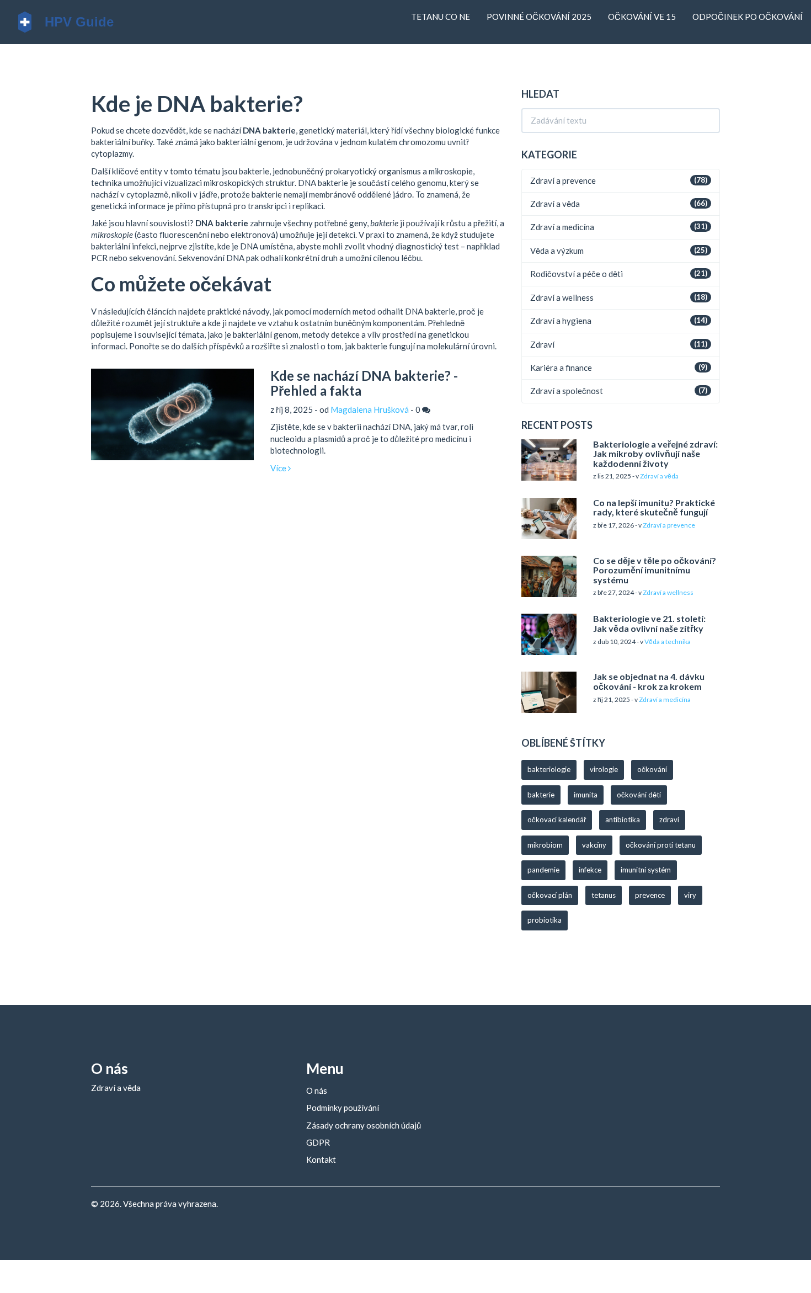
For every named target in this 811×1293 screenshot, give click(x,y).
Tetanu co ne (440, 17)
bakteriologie (548, 769)
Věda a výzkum (557, 251)
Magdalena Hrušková (369, 409)
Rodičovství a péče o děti (576, 274)
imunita (585, 794)
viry (690, 895)
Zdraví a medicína (562, 227)
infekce (590, 869)
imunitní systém (646, 869)
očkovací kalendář (556, 819)
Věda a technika (667, 641)
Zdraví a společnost (566, 391)
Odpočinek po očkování (747, 17)
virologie (604, 769)
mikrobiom (545, 844)
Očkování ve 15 (642, 17)
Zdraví (542, 344)
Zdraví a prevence (563, 180)
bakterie (540, 794)
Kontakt (321, 1159)
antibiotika (622, 819)
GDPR (318, 1142)
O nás (316, 1090)
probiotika (544, 920)
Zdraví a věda (555, 204)
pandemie (543, 869)
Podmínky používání (342, 1108)
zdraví (669, 819)
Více (279, 468)
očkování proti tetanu (661, 844)
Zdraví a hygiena (560, 321)
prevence (650, 895)
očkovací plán (549, 895)
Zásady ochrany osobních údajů (363, 1125)
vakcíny (594, 844)
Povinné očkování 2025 (539, 17)
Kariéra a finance (561, 368)
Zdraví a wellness (562, 297)
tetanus (603, 895)
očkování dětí (639, 794)
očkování (652, 769)
